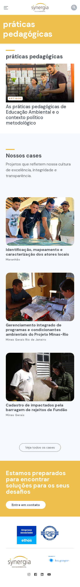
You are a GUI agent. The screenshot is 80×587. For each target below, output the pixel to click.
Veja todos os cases (40, 447)
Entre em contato (26, 505)
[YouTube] (49, 574)
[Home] (40, 7)
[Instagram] (30, 574)
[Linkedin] (42, 574)
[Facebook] (36, 574)
